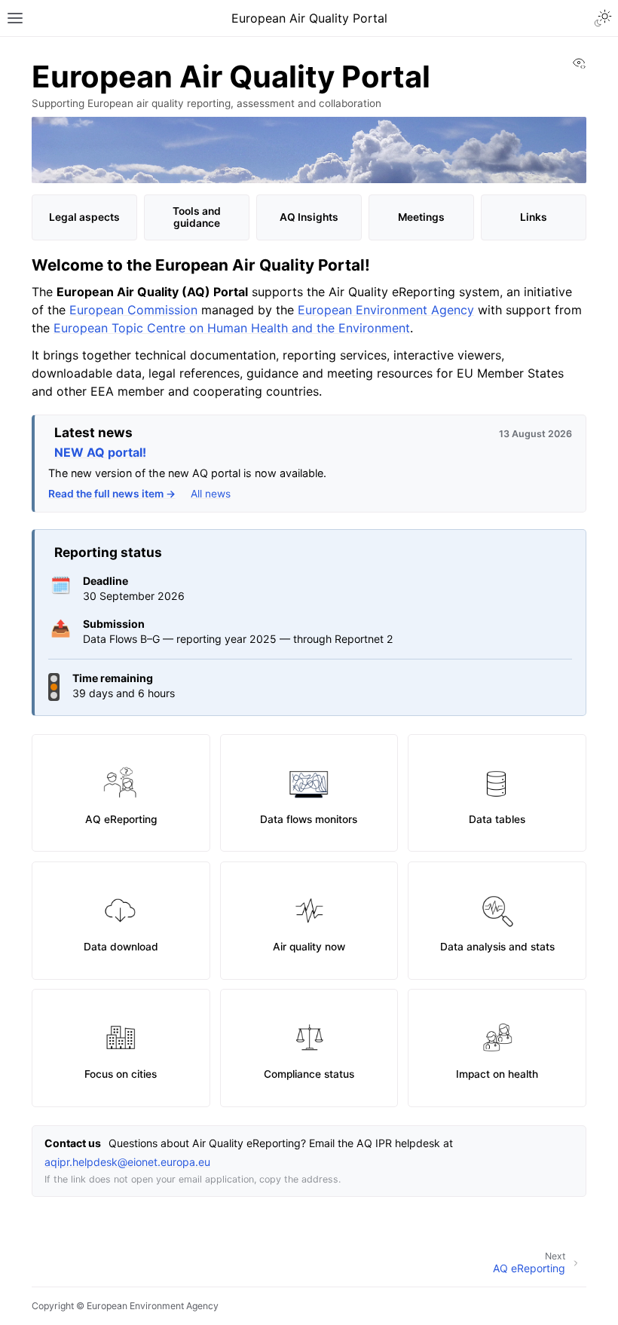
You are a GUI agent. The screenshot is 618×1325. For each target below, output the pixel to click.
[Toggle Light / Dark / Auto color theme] (603, 18)
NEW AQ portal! (100, 452)
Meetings (421, 217)
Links (533, 217)
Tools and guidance (197, 217)
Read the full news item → (112, 494)
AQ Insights (309, 217)
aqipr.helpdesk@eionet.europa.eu (127, 1161)
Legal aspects (84, 217)
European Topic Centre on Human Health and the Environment (232, 327)
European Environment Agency (386, 309)
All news (211, 494)
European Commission (133, 309)
